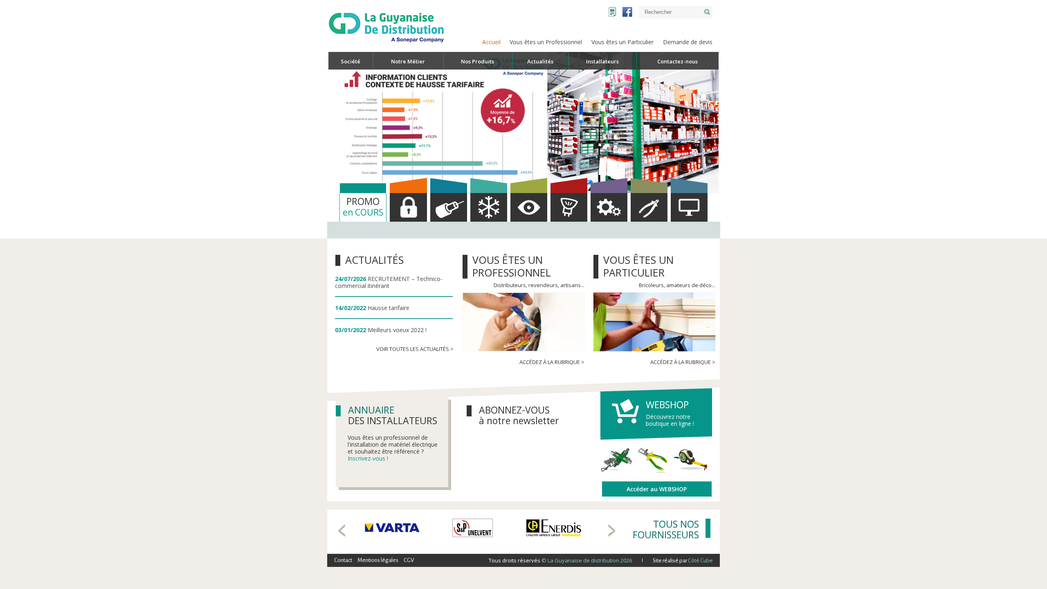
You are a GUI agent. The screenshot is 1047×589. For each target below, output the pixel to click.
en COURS (363, 206)
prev (341, 530)
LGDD (612, 12)
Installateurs (602, 61)
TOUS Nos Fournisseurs (666, 529)
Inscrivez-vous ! (368, 458)
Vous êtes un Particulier (622, 42)
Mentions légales (377, 560)
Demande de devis (687, 42)
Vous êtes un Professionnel (546, 42)
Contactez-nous (677, 61)
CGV (409, 560)
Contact (343, 560)
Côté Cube (700, 561)
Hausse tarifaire (388, 308)
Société (350, 61)
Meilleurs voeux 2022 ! (397, 330)
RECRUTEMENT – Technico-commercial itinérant (389, 282)
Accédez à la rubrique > (551, 362)
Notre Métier (408, 61)
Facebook (627, 12)
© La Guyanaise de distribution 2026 (586, 560)
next (611, 530)
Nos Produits (477, 61)
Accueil (491, 42)
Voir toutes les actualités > (415, 349)
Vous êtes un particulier (638, 266)
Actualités (374, 260)
